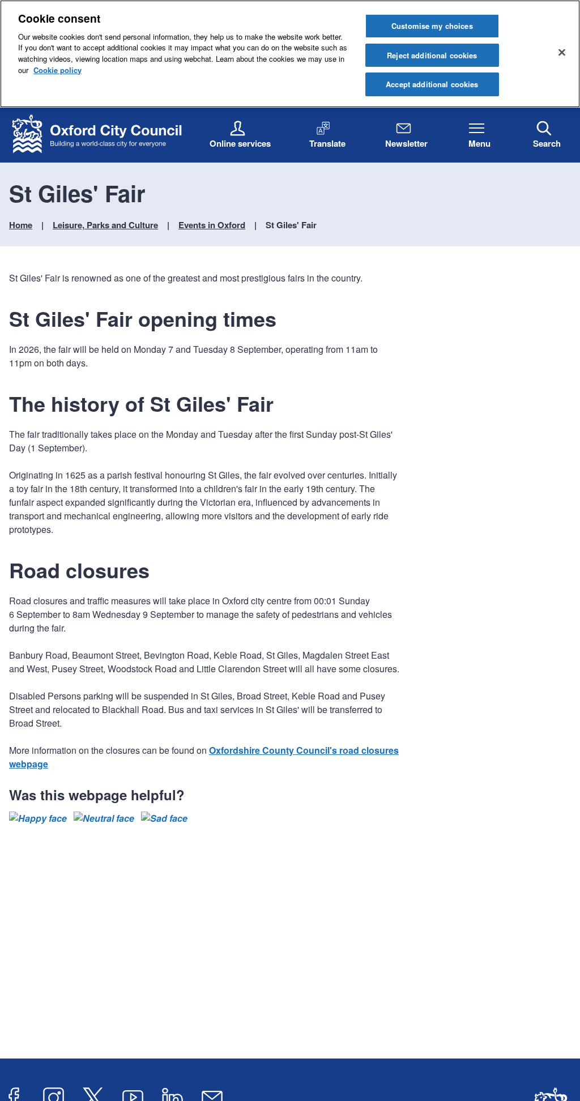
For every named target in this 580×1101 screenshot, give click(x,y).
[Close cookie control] (561, 52)
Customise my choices (432, 25)
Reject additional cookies (432, 55)
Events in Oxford (211, 225)
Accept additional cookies (432, 84)
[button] (38, 818)
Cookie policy (57, 70)
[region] (290, 54)
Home (20, 225)
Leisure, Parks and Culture (105, 225)
